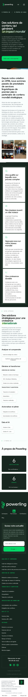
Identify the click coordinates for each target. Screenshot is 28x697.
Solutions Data (5, 616)
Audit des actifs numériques (9, 566)
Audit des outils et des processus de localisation (14, 569)
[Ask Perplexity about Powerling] (14, 665)
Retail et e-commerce (7, 627)
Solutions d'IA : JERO (7, 619)
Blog (3, 517)
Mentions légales (6, 650)
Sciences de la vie (6, 630)
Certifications (23, 513)
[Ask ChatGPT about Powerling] (17, 665)
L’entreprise (4, 513)
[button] (19, 4)
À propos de (6, 12)
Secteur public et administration (10, 644)
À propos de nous (20, 12)
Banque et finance (6, 638)
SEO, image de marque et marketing (11, 580)
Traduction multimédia (7, 597)
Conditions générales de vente (14, 674)
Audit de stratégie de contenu (9, 563)
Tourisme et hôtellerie (7, 635)
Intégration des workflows (8, 608)
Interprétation (5, 594)
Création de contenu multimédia (10, 583)
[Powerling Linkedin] (14, 511)
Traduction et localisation (8, 591)
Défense (4, 647)
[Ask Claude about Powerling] (10, 665)
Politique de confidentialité (14, 670)
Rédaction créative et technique (10, 577)
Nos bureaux (13, 513)
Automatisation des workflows (9, 605)
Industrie (4, 633)
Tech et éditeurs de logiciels (9, 641)
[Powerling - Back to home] (8, 4)
